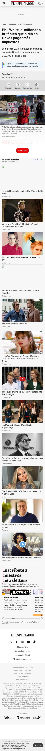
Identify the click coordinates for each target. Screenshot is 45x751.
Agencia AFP (7, 74)
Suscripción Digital (23, 655)
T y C (24, 622)
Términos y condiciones (22, 670)
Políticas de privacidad (22, 673)
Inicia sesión (9, 609)
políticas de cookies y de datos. (15, 748)
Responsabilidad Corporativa (22, 667)
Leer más (22, 150)
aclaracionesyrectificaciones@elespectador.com (27, 698)
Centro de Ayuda (22, 676)
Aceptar (38, 745)
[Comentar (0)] (27, 84)
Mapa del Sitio (22, 647)
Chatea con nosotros (24, 659)
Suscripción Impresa (22, 651)
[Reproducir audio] (6, 157)
